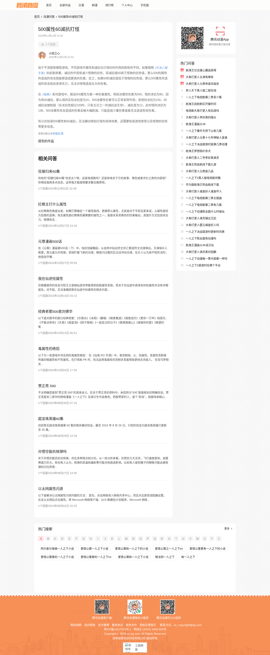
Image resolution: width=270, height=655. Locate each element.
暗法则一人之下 (165, 556)
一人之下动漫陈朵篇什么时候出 (205, 211)
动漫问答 (49, 16)
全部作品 (65, 5)
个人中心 (127, 5)
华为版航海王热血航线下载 (202, 184)
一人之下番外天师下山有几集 (204, 130)
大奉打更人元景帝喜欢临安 (202, 83)
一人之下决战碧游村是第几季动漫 (206, 144)
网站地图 (75, 625)
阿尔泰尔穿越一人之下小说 (57, 548)
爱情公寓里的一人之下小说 (57, 556)
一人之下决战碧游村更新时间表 (205, 231)
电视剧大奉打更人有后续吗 (202, 110)
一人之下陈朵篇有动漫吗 (201, 238)
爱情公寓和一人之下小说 (133, 556)
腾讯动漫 (27, 5)
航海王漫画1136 (196, 124)
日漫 (81, 5)
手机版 (145, 5)
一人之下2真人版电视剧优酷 (203, 177)
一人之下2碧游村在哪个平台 (203, 265)
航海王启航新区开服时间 (201, 103)
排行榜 (109, 5)
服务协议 (117, 625)
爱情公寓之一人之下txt (169, 548)
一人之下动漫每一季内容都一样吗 (206, 258)
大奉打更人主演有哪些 (199, 77)
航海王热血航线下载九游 (201, 164)
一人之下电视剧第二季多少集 (204, 97)
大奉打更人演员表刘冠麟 (201, 251)
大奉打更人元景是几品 (199, 171)
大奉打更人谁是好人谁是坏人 (204, 191)
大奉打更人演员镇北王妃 (201, 218)
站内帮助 (89, 625)
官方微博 (103, 625)
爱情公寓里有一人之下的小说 (208, 548)
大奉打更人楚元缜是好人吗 (202, 225)
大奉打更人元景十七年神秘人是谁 (206, 137)
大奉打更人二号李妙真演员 (202, 157)
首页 (49, 5)
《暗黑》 (46, 94)
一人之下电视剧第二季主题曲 (204, 198)
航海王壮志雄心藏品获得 (201, 70)
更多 (227, 528)
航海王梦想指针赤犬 (198, 151)
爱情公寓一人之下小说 (94, 548)
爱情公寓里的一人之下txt (96, 556)
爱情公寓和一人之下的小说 (131, 548)
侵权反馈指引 (148, 625)
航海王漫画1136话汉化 (200, 245)
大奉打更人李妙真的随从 (201, 117)
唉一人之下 (188, 556)
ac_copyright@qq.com (188, 625)
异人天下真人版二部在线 (201, 90)
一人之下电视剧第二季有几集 (204, 204)
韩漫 (94, 5)
